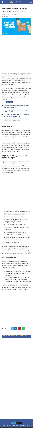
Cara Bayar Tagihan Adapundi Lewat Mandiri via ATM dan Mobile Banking (16, 115)
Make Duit (20, 421)
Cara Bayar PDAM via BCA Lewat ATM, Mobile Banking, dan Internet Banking (17, 119)
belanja (21, 90)
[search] (31, 2)
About (4, 425)
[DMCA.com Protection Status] (16, 424)
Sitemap (28, 425)
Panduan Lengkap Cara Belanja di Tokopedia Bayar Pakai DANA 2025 (16, 106)
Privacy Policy (15, 425)
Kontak (8, 425)
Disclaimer (22, 425)
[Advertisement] (16, 52)
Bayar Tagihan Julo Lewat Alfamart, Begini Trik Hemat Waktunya (16, 111)
